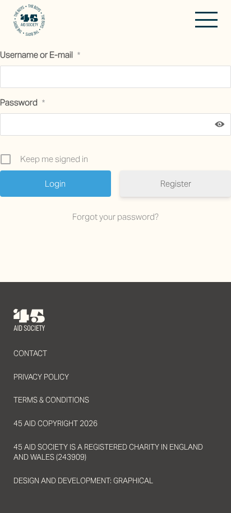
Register (175, 183)
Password (22, 102)
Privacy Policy (41, 377)
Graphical (133, 481)
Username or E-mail (40, 54)
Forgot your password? (115, 216)
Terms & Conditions (51, 400)
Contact (30, 353)
